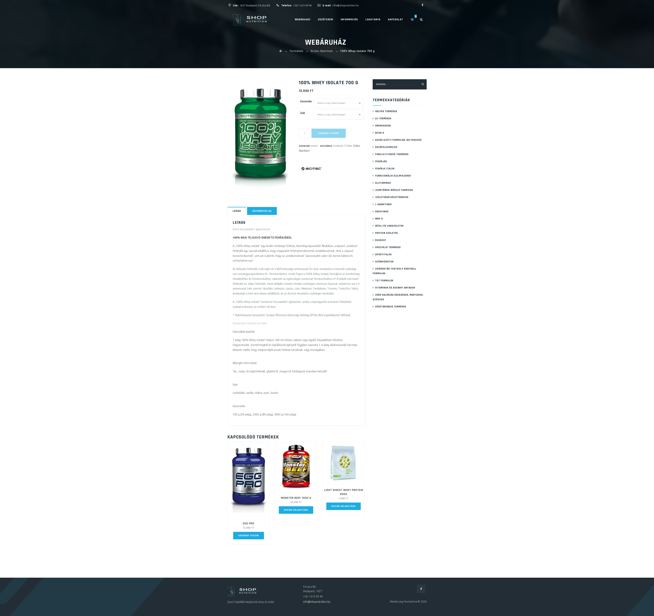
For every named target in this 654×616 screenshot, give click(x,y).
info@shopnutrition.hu (346, 5)
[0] (414, 19)
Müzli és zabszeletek (389, 225)
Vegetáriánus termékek (390, 306)
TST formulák (384, 280)
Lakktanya (372, 19)
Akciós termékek (386, 111)
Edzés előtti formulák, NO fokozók (398, 140)
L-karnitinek (383, 204)
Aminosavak (383, 125)
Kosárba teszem (328, 133)
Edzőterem (325, 19)
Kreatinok (381, 211)
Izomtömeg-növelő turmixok (394, 190)
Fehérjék (338, 146)
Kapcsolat (395, 19)
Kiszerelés (306, 101)
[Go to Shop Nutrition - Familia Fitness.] (280, 51)
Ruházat (380, 240)
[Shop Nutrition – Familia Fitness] (251, 19)
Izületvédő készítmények (391, 197)
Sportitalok (383, 254)
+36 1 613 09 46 (302, 5)
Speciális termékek (388, 247)
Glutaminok (383, 183)
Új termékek (383, 118)
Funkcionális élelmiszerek (393, 175)
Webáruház (302, 19)
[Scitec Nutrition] (311, 168)
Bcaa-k (379, 132)
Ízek (302, 113)
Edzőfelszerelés (386, 147)
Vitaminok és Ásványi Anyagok (395, 287)
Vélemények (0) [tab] (262, 211)
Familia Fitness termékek (392, 154)
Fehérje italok (385, 168)
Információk (349, 19)
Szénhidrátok (384, 261)
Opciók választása (296, 510)
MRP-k (379, 218)
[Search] (423, 19)
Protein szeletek (386, 233)
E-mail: (327, 5)
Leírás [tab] (237, 211)
